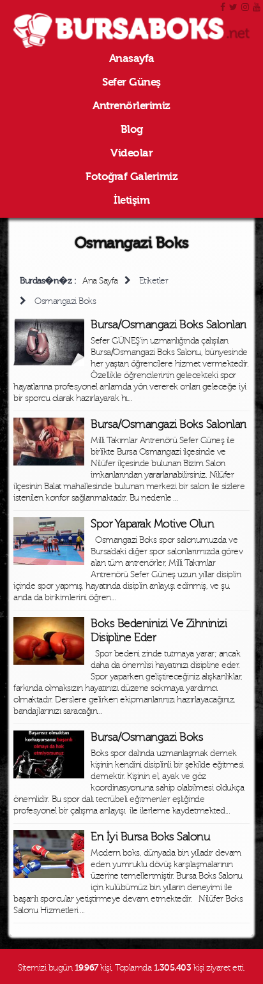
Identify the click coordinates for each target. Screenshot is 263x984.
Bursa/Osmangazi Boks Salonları (168, 324)
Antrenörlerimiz (131, 106)
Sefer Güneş (131, 82)
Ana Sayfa (100, 281)
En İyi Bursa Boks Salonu (150, 837)
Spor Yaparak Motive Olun (152, 524)
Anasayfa (131, 58)
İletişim (131, 200)
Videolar (131, 153)
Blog (132, 129)
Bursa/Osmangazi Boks (147, 737)
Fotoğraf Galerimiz (131, 176)
